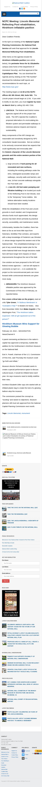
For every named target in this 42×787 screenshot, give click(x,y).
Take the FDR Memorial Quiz (17, 514)
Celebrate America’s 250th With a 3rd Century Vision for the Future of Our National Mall (21, 627)
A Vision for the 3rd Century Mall (10, 552)
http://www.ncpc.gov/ (10, 87)
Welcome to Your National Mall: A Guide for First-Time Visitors (18, 540)
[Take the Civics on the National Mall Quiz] (4, 508)
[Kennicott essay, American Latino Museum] (4, 454)
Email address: (6, 573)
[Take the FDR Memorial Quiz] (4, 515)
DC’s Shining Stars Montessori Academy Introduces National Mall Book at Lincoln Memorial (22, 684)
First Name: (5, 560)
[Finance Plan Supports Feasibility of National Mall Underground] (4, 657)
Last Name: (5, 566)
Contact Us (15, 6)
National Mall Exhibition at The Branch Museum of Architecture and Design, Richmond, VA (21, 693)
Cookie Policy (24, 6)
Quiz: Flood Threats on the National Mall (22, 527)
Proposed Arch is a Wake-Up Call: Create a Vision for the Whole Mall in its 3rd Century (23, 644)
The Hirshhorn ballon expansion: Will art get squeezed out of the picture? (18, 315)
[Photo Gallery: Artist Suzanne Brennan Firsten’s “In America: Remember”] (4, 719)
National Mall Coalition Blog (9, 549)
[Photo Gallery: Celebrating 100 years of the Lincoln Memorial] (4, 713)
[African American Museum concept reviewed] (19, 436)
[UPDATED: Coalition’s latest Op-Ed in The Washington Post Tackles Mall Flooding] (4, 670)
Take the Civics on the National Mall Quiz (22, 507)
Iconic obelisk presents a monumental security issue (21, 427)
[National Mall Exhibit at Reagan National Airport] (4, 700)
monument (26, 413)
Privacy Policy (34, 6)
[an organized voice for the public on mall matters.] (21, 3)
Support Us (7, 6)
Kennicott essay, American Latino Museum (19, 453)
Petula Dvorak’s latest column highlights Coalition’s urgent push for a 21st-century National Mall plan (23, 635)
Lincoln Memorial (14, 413)
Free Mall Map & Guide (8, 543)
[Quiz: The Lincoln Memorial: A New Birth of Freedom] (4, 521)
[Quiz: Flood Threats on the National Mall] (4, 528)
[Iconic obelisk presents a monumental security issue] (4, 428)
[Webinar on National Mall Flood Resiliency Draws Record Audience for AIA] (4, 664)
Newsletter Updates (7, 546)
